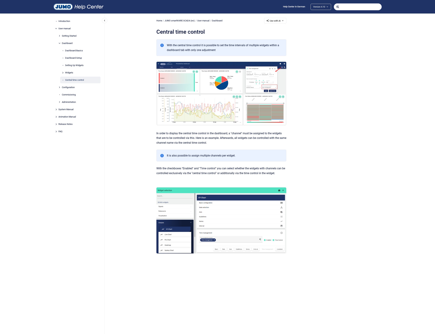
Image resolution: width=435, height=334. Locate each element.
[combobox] (358, 7)
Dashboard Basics (74, 50)
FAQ (60, 131)
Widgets (69, 72)
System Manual (65, 109)
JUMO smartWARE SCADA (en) (180, 20)
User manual (64, 28)
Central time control (74, 80)
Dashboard (67, 43)
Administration (69, 102)
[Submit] (337, 7)
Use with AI (275, 20)
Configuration (68, 87)
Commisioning (69, 94)
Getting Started (69, 36)
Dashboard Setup (73, 58)
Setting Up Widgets (74, 65)
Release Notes (65, 124)
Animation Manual (67, 116)
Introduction (64, 21)
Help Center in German (294, 6)
